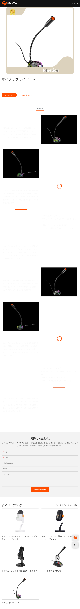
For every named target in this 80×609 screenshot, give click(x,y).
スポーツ (58, 505)
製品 (75, 505)
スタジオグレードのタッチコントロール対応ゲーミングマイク (19, 537)
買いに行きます (27, 95)
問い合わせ (9, 95)
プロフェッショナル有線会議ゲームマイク (19, 571)
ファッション (68, 505)
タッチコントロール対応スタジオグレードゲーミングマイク (59, 537)
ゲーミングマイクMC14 (12, 603)
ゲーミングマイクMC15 (51, 571)
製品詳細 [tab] (40, 109)
